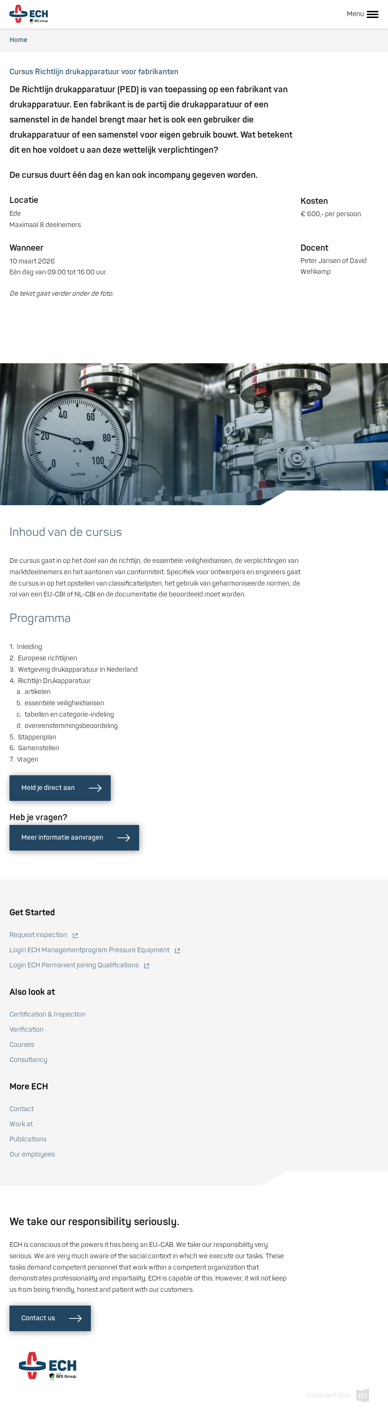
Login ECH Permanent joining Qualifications (74, 965)
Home (18, 40)
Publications (27, 1139)
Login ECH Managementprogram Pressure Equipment (89, 950)
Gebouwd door (329, 1395)
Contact (21, 1109)
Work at (21, 1124)
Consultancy (28, 1060)
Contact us (38, 1318)
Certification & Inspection (47, 1014)
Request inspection (38, 935)
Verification (26, 1030)
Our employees (32, 1154)
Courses (21, 1045)
